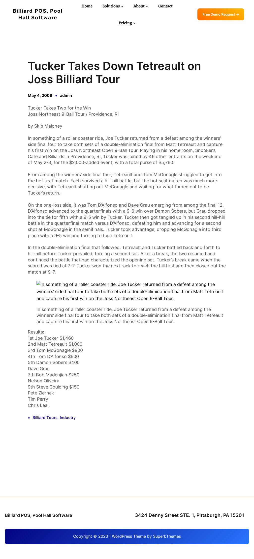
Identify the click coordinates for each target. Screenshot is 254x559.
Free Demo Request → (220, 14)
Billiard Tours (45, 417)
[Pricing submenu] (134, 23)
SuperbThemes (167, 536)
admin (66, 95)
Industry (68, 417)
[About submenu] (147, 6)
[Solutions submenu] (122, 6)
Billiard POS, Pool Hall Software (38, 515)
